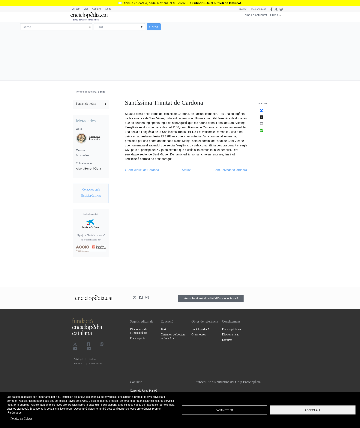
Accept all (313, 410)
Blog (86, 9)
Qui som (76, 9)
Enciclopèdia (137, 338)
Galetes (92, 359)
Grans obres (198, 334)
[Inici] (89, 15)
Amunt (186, 170)
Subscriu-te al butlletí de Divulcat (216, 3)
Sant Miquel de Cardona (142, 170)
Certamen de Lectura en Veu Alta (173, 336)
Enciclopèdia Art (201, 329)
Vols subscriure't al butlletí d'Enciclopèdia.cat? (211, 298)
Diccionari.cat (258, 9)
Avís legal (78, 359)
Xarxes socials (95, 363)
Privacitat (78, 363)
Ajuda (108, 9)
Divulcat (242, 9)
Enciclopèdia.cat (232, 329)
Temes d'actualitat (255, 15)
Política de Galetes (21, 418)
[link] (91, 104)
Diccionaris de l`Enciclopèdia (138, 331)
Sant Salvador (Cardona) (231, 170)
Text (163, 329)
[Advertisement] (269, 50)
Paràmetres (224, 410)
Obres (274, 15)
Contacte (96, 9)
